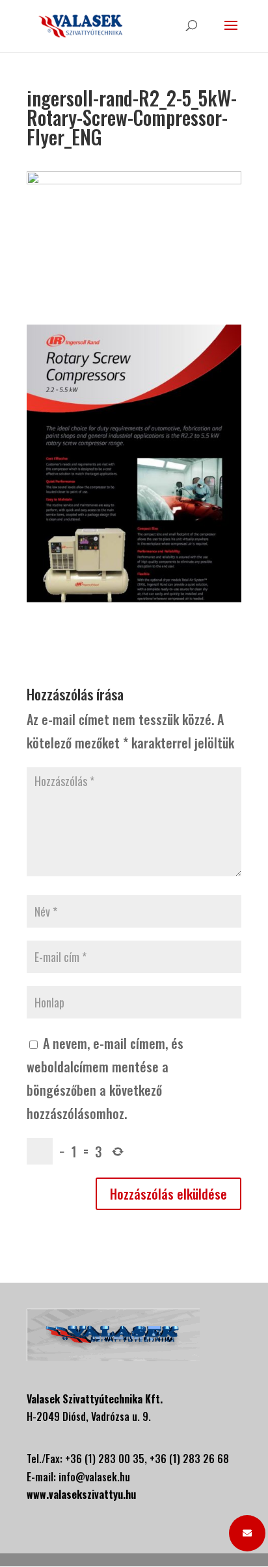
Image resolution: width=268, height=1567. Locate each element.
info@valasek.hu (94, 1477)
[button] (247, 1533)
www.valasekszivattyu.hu (81, 1494)
